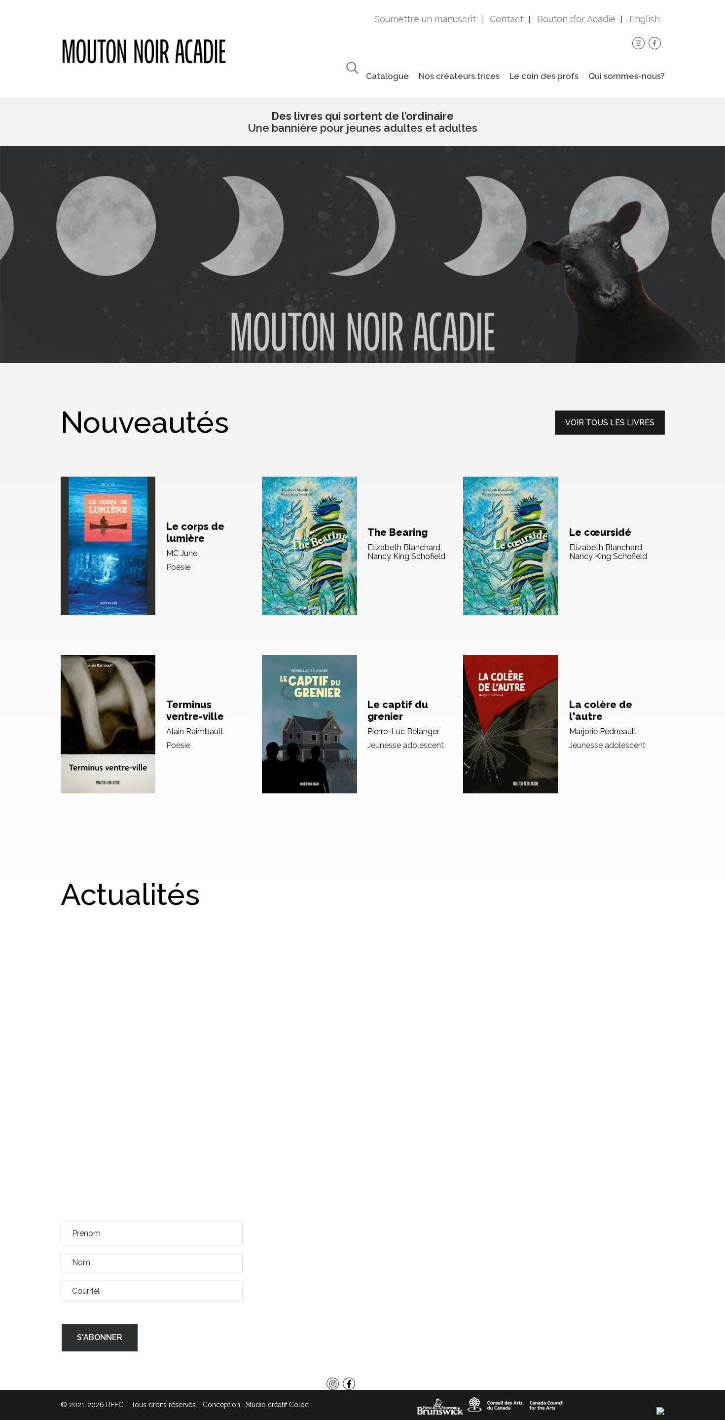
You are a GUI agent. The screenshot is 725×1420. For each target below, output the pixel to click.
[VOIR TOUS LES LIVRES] (610, 432)
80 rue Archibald (547, 1212)
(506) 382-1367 (590, 1267)
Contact (506, 19)
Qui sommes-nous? (626, 76)
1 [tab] (362, 352)
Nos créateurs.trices (459, 76)
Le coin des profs (544, 76)
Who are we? (362, 1359)
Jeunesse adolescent (405, 745)
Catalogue (387, 76)
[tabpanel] (362, 254)
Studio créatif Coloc (277, 1405)
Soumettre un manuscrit (425, 19)
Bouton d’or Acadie (576, 19)
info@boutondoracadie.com (601, 1279)
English (644, 19)
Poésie (178, 567)
